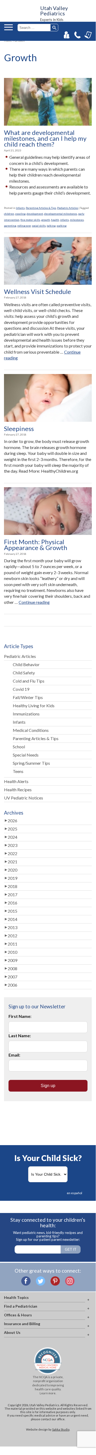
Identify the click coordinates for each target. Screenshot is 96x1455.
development (35, 213)
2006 (12, 984)
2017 (12, 894)
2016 (12, 902)
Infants (20, 207)
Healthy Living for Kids (34, 705)
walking (61, 225)
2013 (12, 927)
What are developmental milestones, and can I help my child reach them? (45, 138)
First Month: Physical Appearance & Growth (35, 545)
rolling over (24, 225)
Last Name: (20, 1035)
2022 (12, 853)
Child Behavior (26, 664)
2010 (12, 952)
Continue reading (34, 602)
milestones (77, 219)
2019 (12, 878)
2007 (12, 976)
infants (64, 219)
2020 (12, 869)
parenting (10, 225)
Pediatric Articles (67, 207)
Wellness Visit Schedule (37, 291)
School (19, 746)
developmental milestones (60, 213)
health (55, 219)
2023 (12, 845)
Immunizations (26, 713)
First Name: (20, 1016)
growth (45, 219)
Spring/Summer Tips (31, 763)
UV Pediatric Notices (23, 797)
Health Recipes (18, 789)
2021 (12, 861)
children (9, 213)
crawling (20, 213)
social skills (39, 225)
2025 (12, 828)
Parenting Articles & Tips (41, 207)
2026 (12, 820)
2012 (12, 935)
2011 (12, 943)
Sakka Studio (60, 1429)
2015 (12, 910)
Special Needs (26, 754)
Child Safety (24, 672)
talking (51, 225)
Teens (18, 771)
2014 (12, 919)
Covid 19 (21, 689)
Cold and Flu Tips (28, 680)
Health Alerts (16, 781)
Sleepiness (19, 429)
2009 (12, 960)
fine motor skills (30, 219)
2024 (12, 836)
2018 (12, 886)
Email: (14, 1054)
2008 (12, 968)
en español (74, 1193)
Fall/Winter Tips (28, 697)
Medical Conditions (31, 730)
